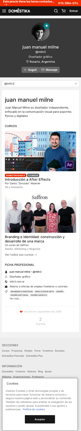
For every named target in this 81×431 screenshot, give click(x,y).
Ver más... (15, 298)
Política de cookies (34, 409)
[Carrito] (63, 11)
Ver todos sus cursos (19, 254)
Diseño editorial (19, 295)
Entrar (74, 11)
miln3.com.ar (17, 281)
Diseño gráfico (39, 295)
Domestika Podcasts (13, 355)
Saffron (24, 245)
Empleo (28, 350)
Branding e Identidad (22, 291)
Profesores (38, 376)
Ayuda (48, 371)
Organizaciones (21, 376)
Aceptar (40, 419)
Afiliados (6, 376)
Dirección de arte (44, 291)
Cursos (5, 350)
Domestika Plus (34, 355)
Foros (37, 350)
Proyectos (16, 350)
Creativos (48, 350)
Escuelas (59, 350)
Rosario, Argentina (42, 61)
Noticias (31, 371)
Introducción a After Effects (27, 179)
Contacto (20, 371)
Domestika (7, 371)
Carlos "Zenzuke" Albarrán (25, 183)
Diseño (59, 291)
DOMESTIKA (19, 11)
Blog (40, 371)
